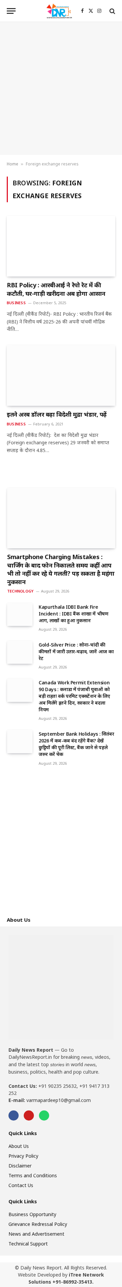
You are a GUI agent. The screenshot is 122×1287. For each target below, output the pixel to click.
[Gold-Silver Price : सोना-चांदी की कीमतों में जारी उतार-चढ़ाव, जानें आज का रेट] (20, 652)
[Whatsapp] (44, 1115)
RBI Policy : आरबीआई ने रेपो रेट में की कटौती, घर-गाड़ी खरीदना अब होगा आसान (56, 289)
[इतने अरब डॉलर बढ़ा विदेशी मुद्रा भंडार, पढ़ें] (61, 375)
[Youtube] (29, 1115)
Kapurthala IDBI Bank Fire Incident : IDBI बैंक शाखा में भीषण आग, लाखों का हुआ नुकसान (73, 614)
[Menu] (11, 11)
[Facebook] (13, 1115)
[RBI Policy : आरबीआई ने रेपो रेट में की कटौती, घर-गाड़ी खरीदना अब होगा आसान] (61, 246)
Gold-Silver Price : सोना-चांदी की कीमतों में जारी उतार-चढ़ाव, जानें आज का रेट (76, 651)
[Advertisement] (61, 88)
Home (12, 164)
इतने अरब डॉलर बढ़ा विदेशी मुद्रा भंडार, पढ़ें (57, 414)
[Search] (111, 11)
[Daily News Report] (59, 11)
